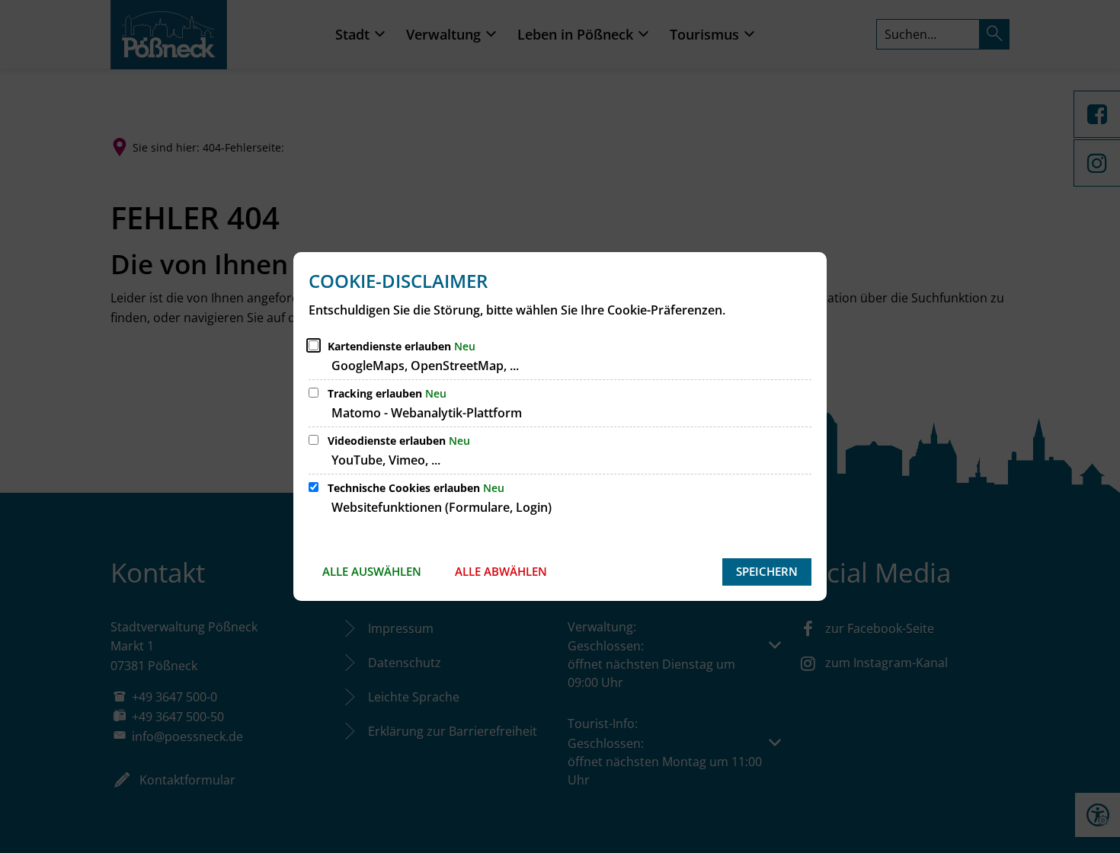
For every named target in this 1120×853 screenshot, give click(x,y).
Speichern (767, 571)
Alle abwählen (501, 571)
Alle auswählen (371, 571)
